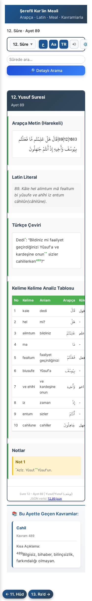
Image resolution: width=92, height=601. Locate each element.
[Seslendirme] (74, 44)
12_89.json (55, 498)
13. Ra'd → (40, 594)
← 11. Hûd (14, 594)
